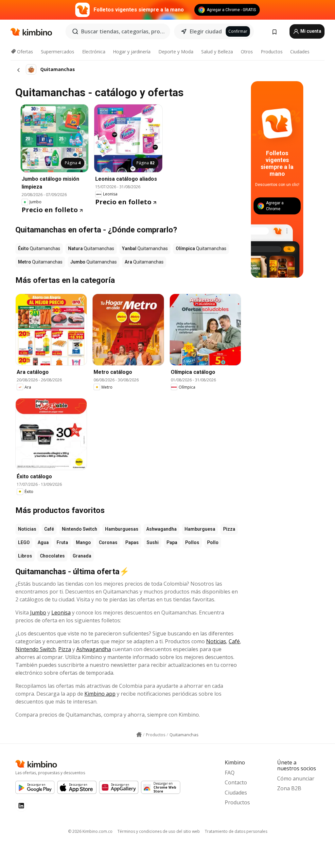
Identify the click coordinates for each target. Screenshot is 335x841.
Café (49, 529)
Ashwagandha (161, 529)
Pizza (229, 529)
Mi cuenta (310, 31)
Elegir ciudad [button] (206, 31)
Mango (83, 542)
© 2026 (90, 831)
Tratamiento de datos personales (236, 831)
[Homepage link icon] (139, 734)
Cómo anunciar (295, 778)
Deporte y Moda (175, 51)
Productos (272, 51)
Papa (172, 542)
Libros (25, 555)
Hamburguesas (121, 529)
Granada (82, 555)
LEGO (24, 542)
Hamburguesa (200, 529)
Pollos (192, 542)
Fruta (62, 542)
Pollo (213, 542)
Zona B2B (289, 788)
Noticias (27, 529)
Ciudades (299, 51)
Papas (132, 542)
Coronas (108, 542)
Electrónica (93, 51)
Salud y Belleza (217, 51)
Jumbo (38, 612)
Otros (247, 51)
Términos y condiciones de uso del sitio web (158, 831)
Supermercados (57, 51)
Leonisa (61, 612)
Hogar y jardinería (131, 51)
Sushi (153, 542)
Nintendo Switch (79, 529)
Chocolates (52, 555)
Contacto (236, 782)
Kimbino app (99, 693)
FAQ (230, 772)
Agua (43, 542)
